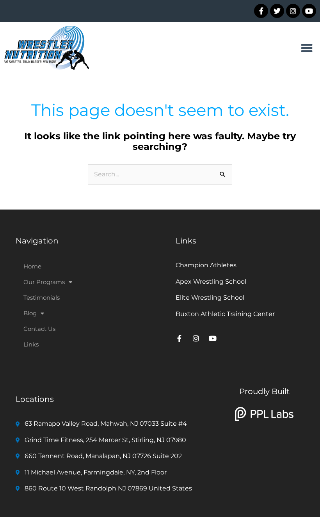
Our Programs (44, 282)
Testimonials (41, 297)
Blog (30, 313)
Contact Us (39, 328)
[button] (306, 48)
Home (32, 266)
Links (31, 344)
